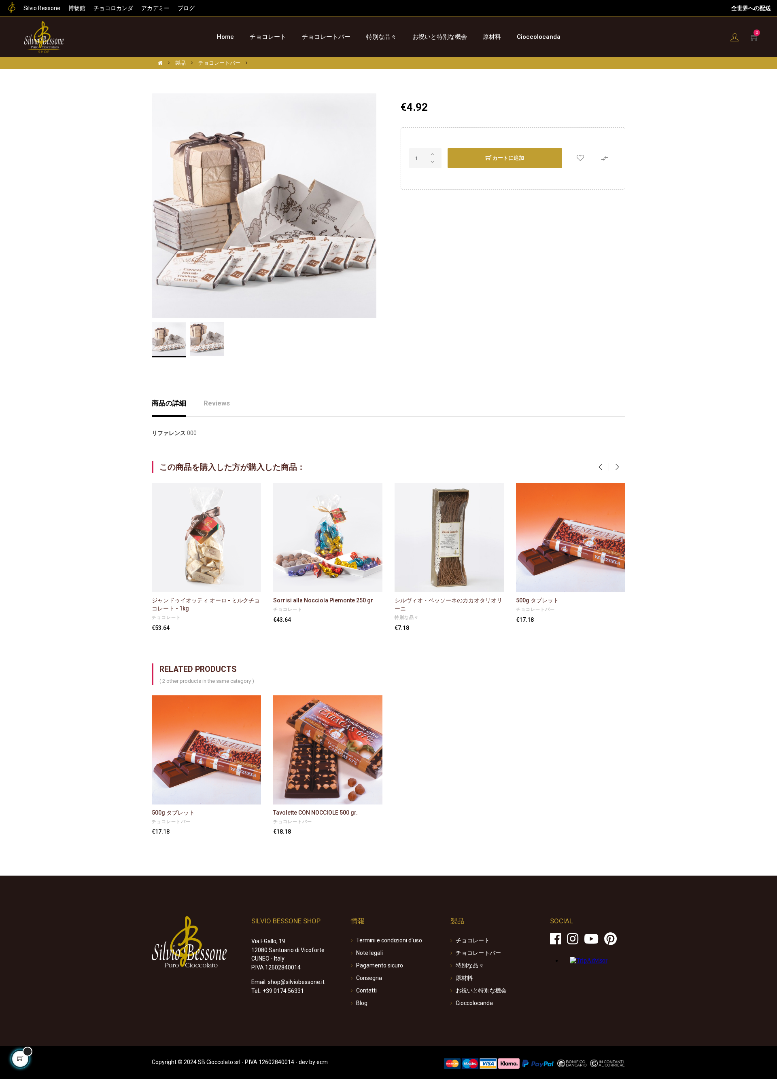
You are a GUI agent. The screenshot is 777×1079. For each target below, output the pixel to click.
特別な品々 (407, 617)
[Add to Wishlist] (580, 158)
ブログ (186, 8)
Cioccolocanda (474, 1003)
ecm (322, 1062)
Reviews (217, 403)
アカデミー (155, 8)
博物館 (76, 8)
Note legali (369, 953)
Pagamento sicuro (379, 965)
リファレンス (169, 433)
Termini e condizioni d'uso (389, 940)
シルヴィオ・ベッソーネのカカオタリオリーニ (448, 604)
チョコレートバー (535, 609)
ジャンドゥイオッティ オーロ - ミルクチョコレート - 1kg (206, 604)
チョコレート (166, 617)
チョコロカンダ (113, 8)
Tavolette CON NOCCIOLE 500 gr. (315, 812)
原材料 (464, 978)
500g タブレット (537, 600)
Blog (361, 1003)
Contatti (366, 990)
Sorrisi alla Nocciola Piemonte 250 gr (323, 600)
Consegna (369, 978)
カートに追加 (507, 158)
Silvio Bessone (41, 8)
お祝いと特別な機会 (481, 990)
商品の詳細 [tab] (169, 403)
